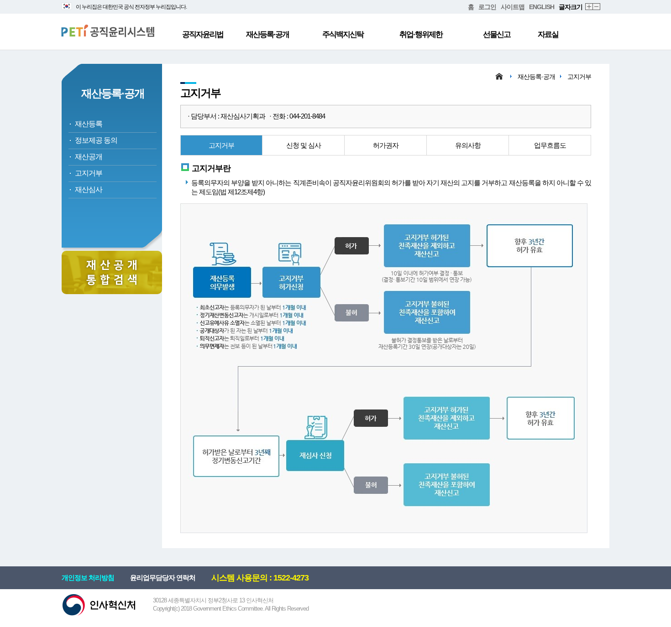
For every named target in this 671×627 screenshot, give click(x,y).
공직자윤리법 (202, 34)
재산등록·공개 (267, 34)
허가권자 (385, 145)
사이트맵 (512, 6)
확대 (589, 7)
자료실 (548, 34)
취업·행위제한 (420, 34)
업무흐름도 (550, 145)
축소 (597, 7)
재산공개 (88, 157)
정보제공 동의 (96, 140)
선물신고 (496, 34)
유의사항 (468, 145)
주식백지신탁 (342, 34)
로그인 (487, 6)
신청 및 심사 (303, 145)
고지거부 (88, 173)
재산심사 (88, 189)
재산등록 (88, 124)
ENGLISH (541, 6)
